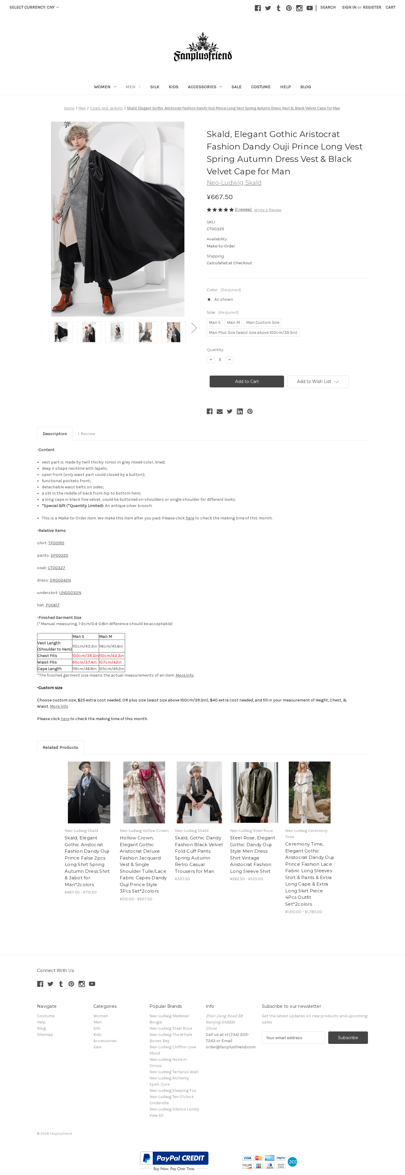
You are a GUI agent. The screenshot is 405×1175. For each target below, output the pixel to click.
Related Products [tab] (60, 747)
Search (328, 7)
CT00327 (56, 567)
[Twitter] (268, 8)
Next (194, 328)
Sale (237, 86)
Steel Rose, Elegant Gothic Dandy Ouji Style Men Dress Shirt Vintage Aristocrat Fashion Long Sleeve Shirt (252, 854)
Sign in (349, 7)
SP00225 (59, 555)
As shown (223, 299)
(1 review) (244, 209)
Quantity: (215, 349)
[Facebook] (258, 8)
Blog (305, 86)
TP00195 (56, 542)
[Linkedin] (240, 411)
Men (130, 86)
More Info (59, 706)
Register (372, 7)
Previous (41, 328)
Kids (173, 86)
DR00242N (60, 580)
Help (285, 86)
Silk (154, 86)
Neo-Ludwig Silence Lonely (174, 1109)
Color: (224, 289)
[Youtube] (310, 8)
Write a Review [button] (267, 210)
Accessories (202, 86)
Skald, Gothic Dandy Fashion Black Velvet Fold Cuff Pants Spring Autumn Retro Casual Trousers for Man (199, 854)
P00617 (53, 605)
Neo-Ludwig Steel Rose (170, 1028)
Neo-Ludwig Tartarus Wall (173, 1071)
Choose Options (89, 792)
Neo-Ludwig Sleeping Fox (172, 1090)
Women (102, 86)
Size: (223, 312)
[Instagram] (299, 8)
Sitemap (45, 1034)
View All (156, 1115)
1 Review (86, 433)
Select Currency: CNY (32, 7)
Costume (261, 86)
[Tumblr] (278, 8)
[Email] (220, 411)
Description (55, 433)
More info (185, 675)
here (190, 518)
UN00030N (70, 592)
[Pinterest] (289, 8)
